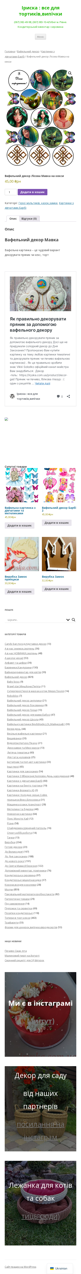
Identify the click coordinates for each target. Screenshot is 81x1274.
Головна (10, 51)
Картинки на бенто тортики (24, 785)
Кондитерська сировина (20, 875)
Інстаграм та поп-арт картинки (26, 762)
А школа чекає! (14, 658)
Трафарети (12, 922)
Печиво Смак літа (16, 951)
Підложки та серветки (18, 908)
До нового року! (15, 861)
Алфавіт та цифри (16, 662)
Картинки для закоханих (22, 771)
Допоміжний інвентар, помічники (25, 870)
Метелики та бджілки (20, 809)
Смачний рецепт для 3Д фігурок (24, 960)
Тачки (11, 837)
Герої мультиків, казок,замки (37, 203)
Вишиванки (14, 738)
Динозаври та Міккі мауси (23, 747)
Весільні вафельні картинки (24, 733)
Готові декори (13, 847)
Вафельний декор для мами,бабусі (28, 714)
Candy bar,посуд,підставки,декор (25, 644)
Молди (9, 889)
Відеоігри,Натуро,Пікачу (22, 743)
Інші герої (13, 766)
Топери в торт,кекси (17, 918)
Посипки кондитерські (19, 913)
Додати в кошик (32, 192)
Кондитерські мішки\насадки (23, 880)
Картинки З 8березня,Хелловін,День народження (38, 776)
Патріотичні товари (17, 899)
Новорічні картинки (19, 814)
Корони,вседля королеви (20, 884)
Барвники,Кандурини (18, 667)
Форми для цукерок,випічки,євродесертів (31, 927)
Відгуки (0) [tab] (29, 218)
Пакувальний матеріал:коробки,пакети (29, 894)
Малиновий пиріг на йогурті (22, 955)
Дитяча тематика (18, 752)
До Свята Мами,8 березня (21, 866)
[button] (70, 73)
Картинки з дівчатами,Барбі (24, 781)
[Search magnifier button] (73, 620)
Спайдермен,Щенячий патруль (26, 828)
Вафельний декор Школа (23, 719)
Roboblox (12, 696)
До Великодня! (14, 851)
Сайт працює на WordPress (20, 1266)
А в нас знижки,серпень (19, 648)
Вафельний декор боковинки (25, 705)
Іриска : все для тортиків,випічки (40, 11)
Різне (10, 823)
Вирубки (10, 842)
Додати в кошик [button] (19, 525)
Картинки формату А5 (20, 790)
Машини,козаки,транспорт (24, 804)
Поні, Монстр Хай (18, 818)
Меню (40, 36)
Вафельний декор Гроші (22, 710)
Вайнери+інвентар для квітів (23, 672)
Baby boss (13, 681)
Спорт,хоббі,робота (19, 833)
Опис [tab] (13, 218)
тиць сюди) (40, 1216)
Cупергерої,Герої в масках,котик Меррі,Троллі (35, 691)
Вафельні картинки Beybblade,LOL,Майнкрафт (36, 724)
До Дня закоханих (16, 856)
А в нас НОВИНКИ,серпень (21, 653)
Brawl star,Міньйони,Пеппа (23, 686)
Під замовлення (15, 903)
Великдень (14, 729)
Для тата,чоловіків (18, 757)
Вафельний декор (28, 51)
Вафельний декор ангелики (24, 700)
